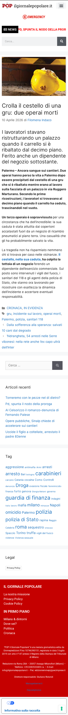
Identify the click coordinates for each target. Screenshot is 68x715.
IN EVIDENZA (33, 308)
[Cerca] (61, 41)
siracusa (49, 528)
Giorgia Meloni (39, 491)
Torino (21, 533)
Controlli (48, 479)
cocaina (29, 479)
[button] (61, 6)
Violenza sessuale (24, 538)
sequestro (36, 527)
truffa (31, 533)
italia (7, 506)
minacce (45, 505)
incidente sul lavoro (27, 314)
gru (9, 314)
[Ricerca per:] (28, 365)
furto (17, 491)
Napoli (55, 505)
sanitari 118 (35, 319)
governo (51, 491)
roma (21, 527)
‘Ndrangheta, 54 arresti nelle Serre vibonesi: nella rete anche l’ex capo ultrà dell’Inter (31, 341)
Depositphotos (34, 690)
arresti (47, 467)
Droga (22, 485)
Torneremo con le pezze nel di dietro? (32, 397)
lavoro (14, 505)
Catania (19, 479)
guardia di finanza (27, 497)
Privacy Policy (13, 568)
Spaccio (10, 533)
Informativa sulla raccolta (22, 710)
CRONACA (14, 308)
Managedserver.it (34, 683)
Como (38, 479)
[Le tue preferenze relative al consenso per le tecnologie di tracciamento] (61, 708)
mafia (22, 505)
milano (33, 504)
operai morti (52, 314)
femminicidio (54, 486)
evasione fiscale (38, 486)
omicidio (13, 512)
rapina (44, 520)
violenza (9, 537)
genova (26, 491)
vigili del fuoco (44, 533)
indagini (55, 498)
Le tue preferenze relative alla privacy (37, 703)
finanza (9, 491)
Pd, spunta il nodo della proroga (28, 404)
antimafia (30, 467)
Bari (23, 474)
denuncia (10, 486)
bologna (30, 474)
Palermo (8, 319)
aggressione (14, 467)
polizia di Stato (22, 519)
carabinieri (48, 473)
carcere (9, 480)
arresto (12, 473)
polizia (20, 319)
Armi (38, 467)
